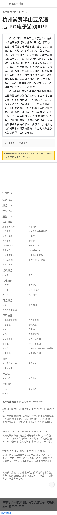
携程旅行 (43, 116)
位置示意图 (9, 142)
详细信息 (23, 142)
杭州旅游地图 (9, 11)
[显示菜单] (3, 4)
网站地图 (5, 513)
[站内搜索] (54, 4)
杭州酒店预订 (9, 401)
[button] (52, 484)
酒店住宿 (23, 11)
